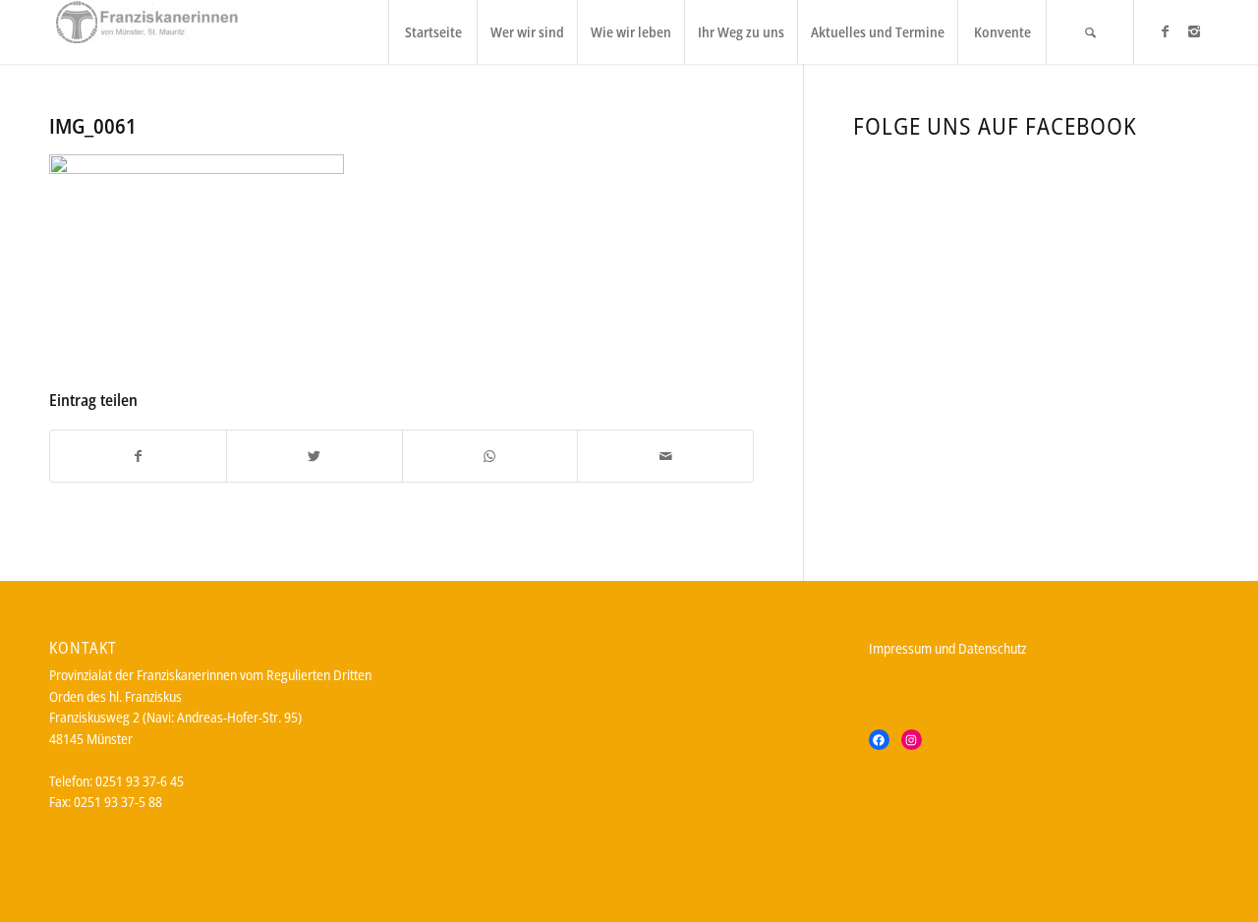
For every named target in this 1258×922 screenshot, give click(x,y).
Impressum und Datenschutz (947, 648)
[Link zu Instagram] (1194, 31)
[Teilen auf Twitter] (314, 456)
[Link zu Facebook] (1164, 31)
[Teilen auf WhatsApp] (490, 456)
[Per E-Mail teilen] (665, 456)
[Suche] (1090, 32)
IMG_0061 (93, 126)
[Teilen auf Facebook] (138, 456)
